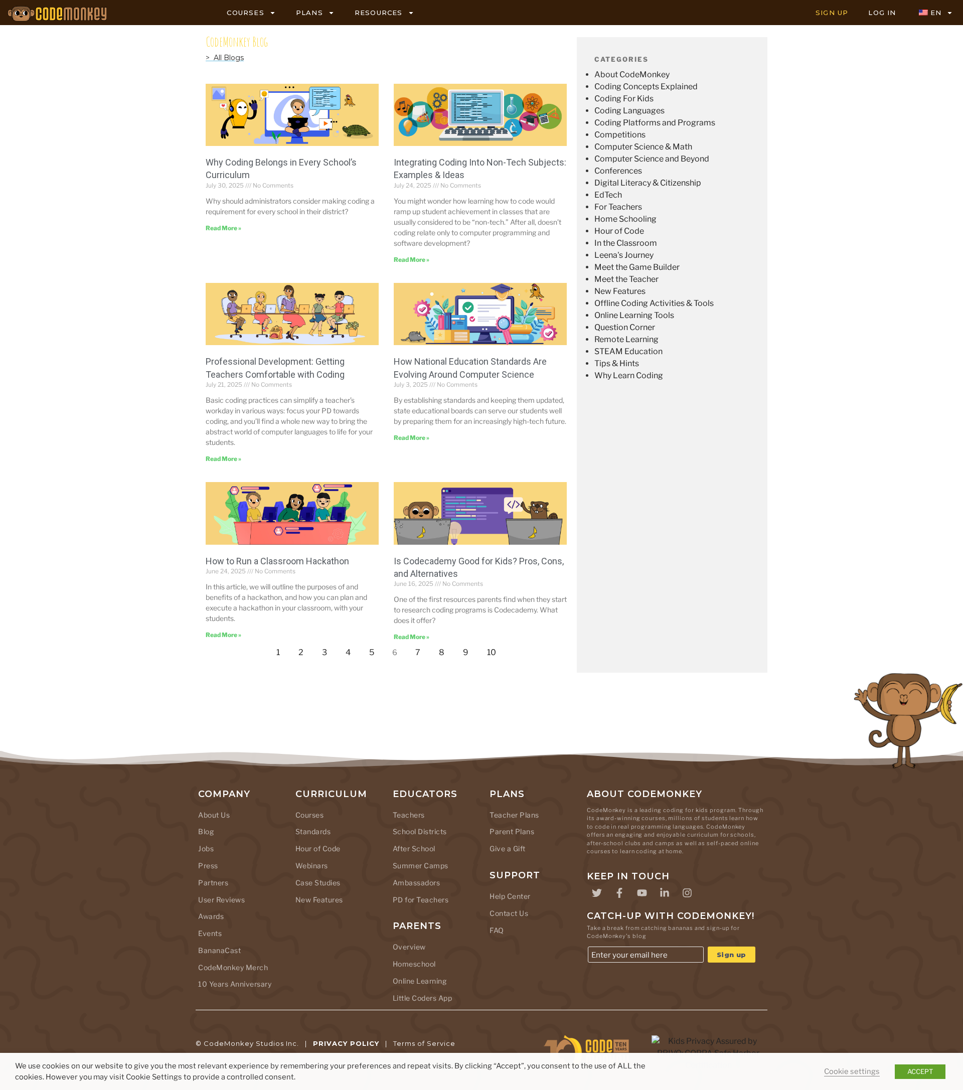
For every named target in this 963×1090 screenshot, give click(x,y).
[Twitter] (597, 893)
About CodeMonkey (632, 74)
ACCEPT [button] (920, 1071)
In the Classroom (625, 243)
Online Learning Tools (634, 315)
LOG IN (882, 13)
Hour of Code (619, 231)
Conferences (618, 171)
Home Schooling (625, 219)
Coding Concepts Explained (646, 86)
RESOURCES (379, 13)
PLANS (309, 13)
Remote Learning (626, 339)
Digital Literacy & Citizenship (647, 183)
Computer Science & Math (643, 146)
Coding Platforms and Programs (654, 122)
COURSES (245, 13)
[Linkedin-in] (665, 893)
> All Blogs (225, 57)
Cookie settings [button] (852, 1071)
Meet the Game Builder (637, 267)
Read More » (223, 228)
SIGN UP (832, 13)
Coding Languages (629, 110)
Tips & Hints (616, 363)
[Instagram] (687, 893)
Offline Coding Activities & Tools (654, 303)
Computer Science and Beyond (651, 159)
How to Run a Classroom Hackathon (277, 561)
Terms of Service (424, 1043)
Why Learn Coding (628, 375)
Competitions (620, 134)
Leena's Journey (624, 255)
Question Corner (624, 327)
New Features (620, 291)
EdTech (608, 195)
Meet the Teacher (626, 279)
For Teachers (618, 207)
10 (494, 650)
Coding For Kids (624, 98)
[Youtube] (642, 893)
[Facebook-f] (619, 893)
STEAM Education (628, 351)
